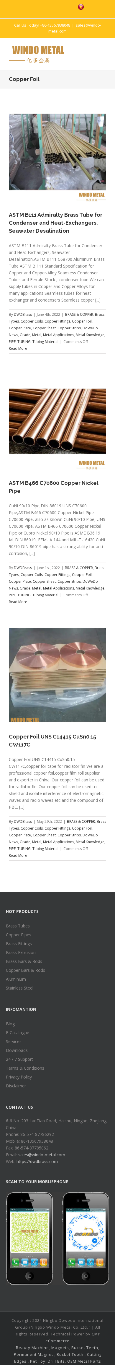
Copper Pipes (18, 934)
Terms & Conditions (25, 1068)
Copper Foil (82, 321)
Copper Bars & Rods (25, 970)
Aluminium (16, 979)
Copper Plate (20, 328)
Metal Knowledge (90, 334)
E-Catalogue (17, 1032)
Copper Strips (69, 328)
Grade (25, 334)
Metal (36, 334)
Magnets (60, 1347)
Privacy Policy (19, 1077)
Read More (18, 348)
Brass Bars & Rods (24, 961)
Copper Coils (32, 321)
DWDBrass (23, 314)
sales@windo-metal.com (41, 1154)
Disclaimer (16, 1086)
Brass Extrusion (21, 952)
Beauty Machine (32, 1347)
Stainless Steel (19, 988)
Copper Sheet (44, 328)
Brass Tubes (18, 926)
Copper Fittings (57, 321)
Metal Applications (58, 334)
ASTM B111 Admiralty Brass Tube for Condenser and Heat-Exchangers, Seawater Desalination (55, 223)
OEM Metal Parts (84, 1361)
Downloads (17, 1050)
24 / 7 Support (19, 1059)
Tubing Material (45, 341)
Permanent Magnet (33, 1354)
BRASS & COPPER (79, 314)
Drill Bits (56, 1361)
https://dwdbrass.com (37, 1161)
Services (14, 1041)
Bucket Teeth (84, 1347)
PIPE (12, 341)
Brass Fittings (19, 943)
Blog (10, 1023)
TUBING (24, 341)
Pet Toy (37, 1361)
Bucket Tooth (70, 1354)
